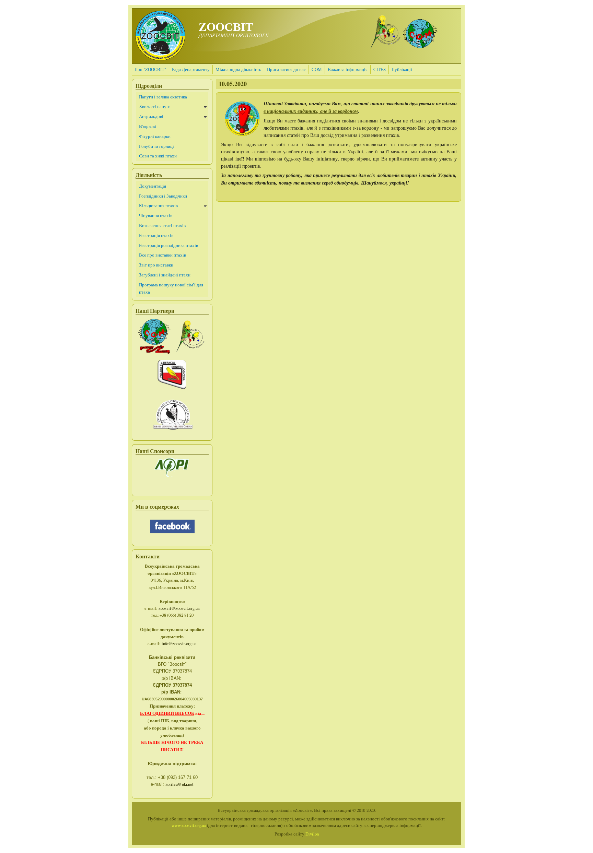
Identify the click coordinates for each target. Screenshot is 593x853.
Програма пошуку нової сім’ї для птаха (171, 288)
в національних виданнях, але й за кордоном (311, 111)
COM (317, 69)
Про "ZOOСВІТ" (150, 69)
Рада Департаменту (191, 69)
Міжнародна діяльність (238, 69)
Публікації (402, 69)
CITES (379, 69)
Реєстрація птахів (156, 235)
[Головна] (160, 58)
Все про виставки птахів (162, 255)
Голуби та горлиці (156, 146)
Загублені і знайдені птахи (164, 275)
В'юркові (147, 126)
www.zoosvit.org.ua (189, 825)
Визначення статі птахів (162, 225)
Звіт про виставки (156, 265)
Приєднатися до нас (286, 69)
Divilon (312, 834)
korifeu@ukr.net (179, 784)
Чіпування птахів (155, 215)
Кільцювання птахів (158, 205)
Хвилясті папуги (155, 106)
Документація (152, 186)
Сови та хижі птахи (158, 156)
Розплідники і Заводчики (163, 196)
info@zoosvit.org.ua (179, 644)
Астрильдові (151, 116)
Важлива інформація (348, 69)
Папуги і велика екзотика (163, 97)
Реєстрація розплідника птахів (168, 245)
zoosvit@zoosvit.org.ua (179, 608)
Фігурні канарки (155, 136)
